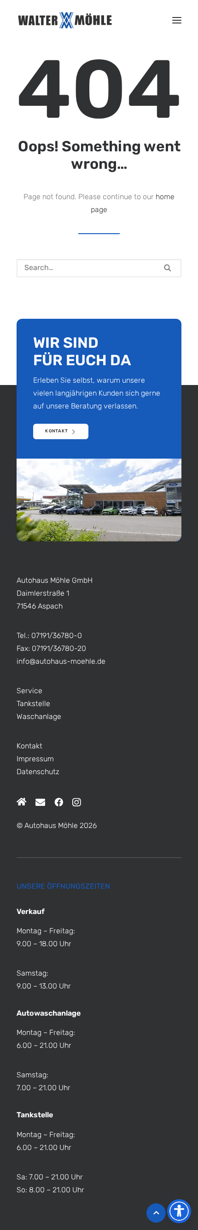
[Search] (99, 268)
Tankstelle (33, 704)
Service (29, 691)
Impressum (35, 759)
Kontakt (29, 746)
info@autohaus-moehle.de (61, 662)
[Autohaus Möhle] (65, 20)
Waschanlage (39, 717)
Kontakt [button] (56, 432)
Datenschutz (38, 772)
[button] (177, 20)
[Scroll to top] (156, 1213)
